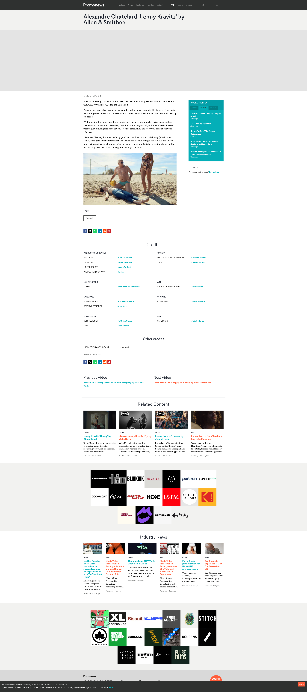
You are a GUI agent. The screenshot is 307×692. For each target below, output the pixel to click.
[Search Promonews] (203, 5)
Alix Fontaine (197, 286)
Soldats (121, 271)
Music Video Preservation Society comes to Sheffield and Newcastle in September (168, 567)
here (111, 687)
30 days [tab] (203, 108)
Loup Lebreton (197, 262)
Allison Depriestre (126, 301)
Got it (301, 684)
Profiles (150, 5)
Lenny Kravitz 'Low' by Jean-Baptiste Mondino (207, 437)
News (130, 5)
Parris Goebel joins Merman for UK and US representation (205, 153)
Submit (160, 5)
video (86, 432)
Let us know (214, 171)
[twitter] (90, 231)
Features (140, 5)
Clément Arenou (198, 257)
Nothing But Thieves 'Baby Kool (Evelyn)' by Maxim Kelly (204, 143)
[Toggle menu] (217, 5)
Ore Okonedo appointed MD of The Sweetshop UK (213, 565)
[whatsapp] (95, 231)
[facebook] (85, 231)
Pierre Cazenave (125, 262)
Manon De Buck (124, 267)
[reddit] (104, 231)
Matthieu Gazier (125, 320)
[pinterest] (109, 231)
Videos (122, 5)
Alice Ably (122, 306)
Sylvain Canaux (198, 301)
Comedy (90, 218)
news (85, 557)
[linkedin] (100, 231)
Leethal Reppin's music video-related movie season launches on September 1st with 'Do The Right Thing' (92, 569)
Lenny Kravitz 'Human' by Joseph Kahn (169, 437)
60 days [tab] (213, 108)
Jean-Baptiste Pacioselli (129, 286)
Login (180, 5)
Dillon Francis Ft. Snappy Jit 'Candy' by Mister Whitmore (182, 382)
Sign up (189, 5)
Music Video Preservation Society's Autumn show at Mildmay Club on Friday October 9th (115, 567)
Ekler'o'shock (123, 325)
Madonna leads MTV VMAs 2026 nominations (141, 562)
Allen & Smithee (125, 257)
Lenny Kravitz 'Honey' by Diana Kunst (97, 437)
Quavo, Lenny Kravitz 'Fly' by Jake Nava (135, 437)
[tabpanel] (206, 135)
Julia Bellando (197, 320)
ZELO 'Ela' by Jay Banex (200, 123)
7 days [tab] (194, 108)
